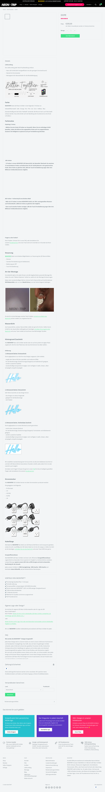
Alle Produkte (10, 9)
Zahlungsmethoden (51, 774)
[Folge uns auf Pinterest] (52, 787)
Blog (25, 772)
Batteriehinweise (50, 760)
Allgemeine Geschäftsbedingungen (30, 775)
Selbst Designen (33, 4)
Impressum (49, 767)
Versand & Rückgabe (51, 772)
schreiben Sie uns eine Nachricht (24, 549)
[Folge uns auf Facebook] (46, 787)
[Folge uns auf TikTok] (57, 787)
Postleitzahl (46, 686)
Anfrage (40, 4)
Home (4, 9)
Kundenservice (14, 242)
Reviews (26, 4)
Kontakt (26, 760)
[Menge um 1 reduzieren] (67, 30)
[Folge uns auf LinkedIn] (60, 787)
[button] (64, 18)
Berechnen (10, 694)
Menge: (63, 30)
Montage (26, 770)
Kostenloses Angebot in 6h (75, 4)
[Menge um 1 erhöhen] (74, 30)
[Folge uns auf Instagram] (49, 787)
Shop (21, 4)
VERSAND (32, 1)
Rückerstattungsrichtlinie (11, 701)
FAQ (34, 469)
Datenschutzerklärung (52, 765)
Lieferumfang (27, 767)
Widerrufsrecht (28, 778)
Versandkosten (75, 26)
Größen (26, 765)
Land (6, 686)
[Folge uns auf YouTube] (54, 787)
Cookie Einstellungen (51, 763)
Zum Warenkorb (70, 36)
